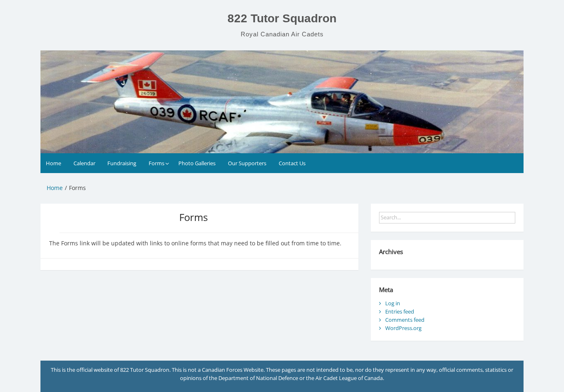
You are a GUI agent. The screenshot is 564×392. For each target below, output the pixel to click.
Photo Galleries (197, 163)
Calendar (84, 163)
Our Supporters (247, 163)
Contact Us (292, 163)
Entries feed (399, 311)
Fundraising (121, 163)
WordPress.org (403, 328)
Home (53, 163)
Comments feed (404, 319)
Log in (392, 303)
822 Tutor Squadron (282, 18)
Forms (156, 163)
